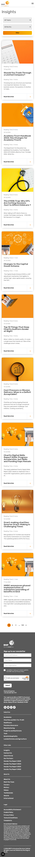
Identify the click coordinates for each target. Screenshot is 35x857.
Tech (5, 733)
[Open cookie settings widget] (3, 854)
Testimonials (8, 793)
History (6, 787)
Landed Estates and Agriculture (15, 739)
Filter (17, 33)
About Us (7, 779)
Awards (6, 795)
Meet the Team (9, 782)
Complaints (8, 820)
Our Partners (8, 758)
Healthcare (8, 722)
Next (26, 625)
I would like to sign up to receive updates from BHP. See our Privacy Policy (17, 670)
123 (22, 625)
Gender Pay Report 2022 (12, 769)
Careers (6, 785)
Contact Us (8, 753)
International (8, 798)
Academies (7, 717)
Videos (6, 790)
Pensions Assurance (11, 725)
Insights (7, 750)
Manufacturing (9, 728)
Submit (7, 685)
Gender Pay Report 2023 (12, 766)
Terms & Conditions (11, 818)
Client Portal (8, 756)
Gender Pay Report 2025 (12, 761)
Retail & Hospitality (11, 736)
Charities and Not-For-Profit (14, 720)
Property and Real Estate (13, 731)
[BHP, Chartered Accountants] (5, 3)
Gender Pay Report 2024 (12, 764)
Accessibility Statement (12, 809)
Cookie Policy (8, 812)
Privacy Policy (9, 815)
